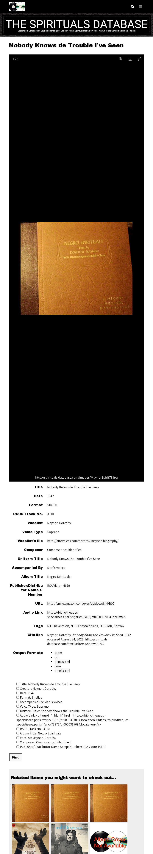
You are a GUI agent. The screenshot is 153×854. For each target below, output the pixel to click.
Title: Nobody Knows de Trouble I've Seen (50, 684)
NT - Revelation (58, 626)
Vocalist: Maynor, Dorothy (38, 738)
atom (58, 653)
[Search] (133, 6)
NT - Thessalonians (84, 626)
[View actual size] (120, 58)
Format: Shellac (31, 697)
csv (57, 657)
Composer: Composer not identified (45, 742)
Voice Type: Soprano (34, 706)
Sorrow (119, 626)
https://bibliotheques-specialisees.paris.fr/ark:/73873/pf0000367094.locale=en (86, 614)
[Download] (130, 58)
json (58, 666)
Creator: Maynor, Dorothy (38, 688)
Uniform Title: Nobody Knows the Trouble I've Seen (56, 711)
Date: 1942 (27, 693)
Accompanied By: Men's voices (41, 702)
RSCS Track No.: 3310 (35, 729)
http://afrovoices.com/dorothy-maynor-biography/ (82, 541)
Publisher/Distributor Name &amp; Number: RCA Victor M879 (62, 747)
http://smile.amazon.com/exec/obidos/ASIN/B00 (80, 603)
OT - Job (106, 626)
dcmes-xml (62, 661)
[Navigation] (140, 6)
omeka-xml (62, 670)
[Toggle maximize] (139, 58)
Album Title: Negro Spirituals (40, 733)
